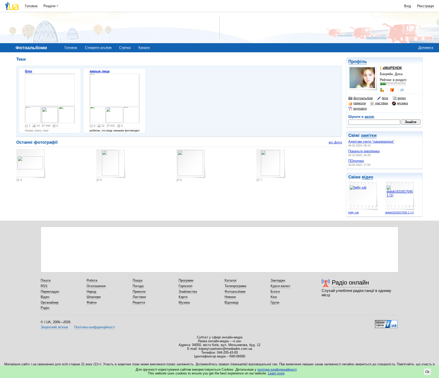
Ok (427, 372)
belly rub (353, 212)
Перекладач (50, 291)
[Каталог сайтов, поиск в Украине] (386, 322)
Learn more (276, 373)
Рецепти (139, 302)
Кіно (274, 297)
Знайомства (188, 291)
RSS (44, 286)
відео (402, 98)
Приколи (139, 291)
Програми (186, 280)
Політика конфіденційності (94, 327)
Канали (144, 48)
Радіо (45, 308)
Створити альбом (98, 48)
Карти (183, 297)
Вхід (407, 6)
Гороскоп (185, 286)
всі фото (335, 142)
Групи (275, 302)
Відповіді (232, 302)
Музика (184, 302)
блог (385, 98)
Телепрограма (235, 286)
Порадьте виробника (364, 151)
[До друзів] (382, 90)
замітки (369, 135)
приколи (359, 103)
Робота (92, 280)
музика (402, 103)
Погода (138, 286)
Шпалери (94, 297)
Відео (45, 297)
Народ (91, 291)
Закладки (278, 280)
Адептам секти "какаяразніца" (371, 141)
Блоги (275, 291)
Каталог (231, 280)
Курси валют (280, 286)
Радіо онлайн (350, 282)
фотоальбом (363, 98)
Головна (31, 6)
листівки (381, 103)
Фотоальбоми (235, 291)
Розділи (49, 6)
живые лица (99, 71)
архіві (369, 117)
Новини (230, 297)
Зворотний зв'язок (54, 327)
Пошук (138, 280)
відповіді (360, 108)
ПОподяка (356, 161)
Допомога (425, 48)
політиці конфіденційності (277, 369)
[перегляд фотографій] (50, 90)
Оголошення (96, 286)
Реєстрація (425, 6)
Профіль (357, 61)
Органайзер (49, 302)
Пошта (46, 280)
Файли (92, 302)
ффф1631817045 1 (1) (399, 212)
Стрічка (125, 48)
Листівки (139, 297)
